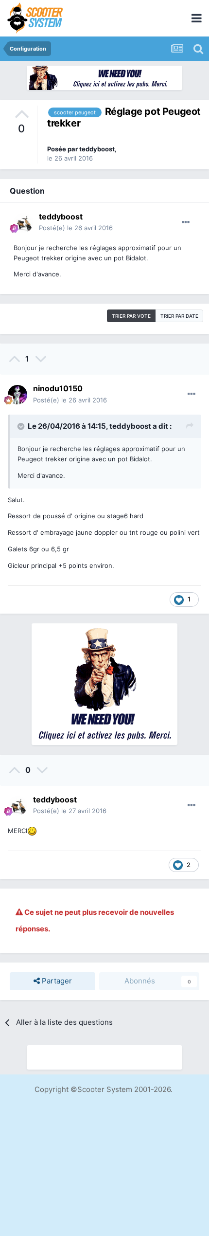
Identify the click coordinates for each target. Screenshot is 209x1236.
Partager (56, 980)
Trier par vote (131, 316)
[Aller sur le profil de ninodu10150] (17, 394)
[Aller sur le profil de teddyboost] (23, 223)
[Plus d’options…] (185, 222)
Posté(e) (76, 228)
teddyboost (97, 149)
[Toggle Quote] (21, 426)
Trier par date (179, 316)
